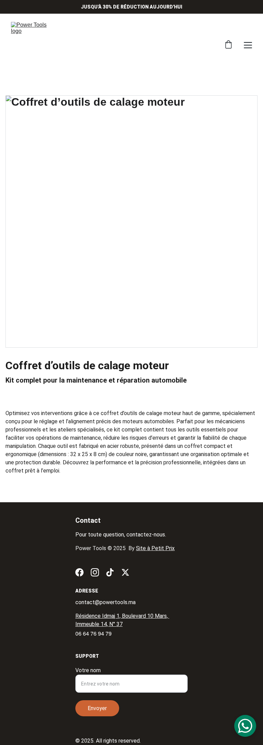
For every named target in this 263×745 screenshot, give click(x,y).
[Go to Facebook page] (79, 572)
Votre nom (88, 670)
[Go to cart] (228, 45)
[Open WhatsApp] (245, 726)
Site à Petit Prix (155, 548)
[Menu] (248, 45)
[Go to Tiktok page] (110, 572)
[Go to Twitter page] (125, 572)
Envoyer (97, 708)
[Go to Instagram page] (95, 572)
